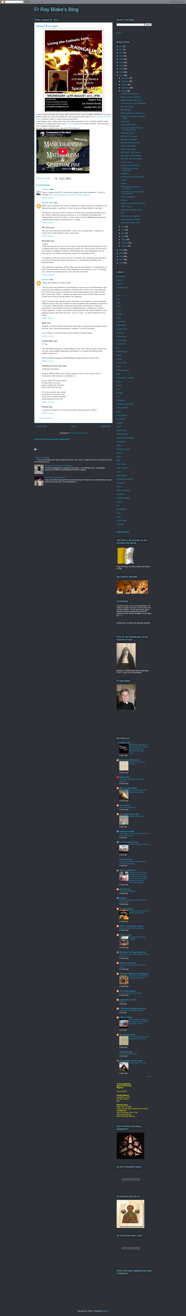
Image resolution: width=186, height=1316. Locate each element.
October (124, 85)
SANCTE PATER (125, 1017)
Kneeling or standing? (129, 139)
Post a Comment (45, 418)
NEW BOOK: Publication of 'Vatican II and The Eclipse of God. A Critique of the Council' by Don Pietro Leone (139, 749)
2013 (121, 69)
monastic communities (125, 404)
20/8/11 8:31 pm (48, 361)
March (123, 239)
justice (119, 381)
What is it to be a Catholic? (131, 97)
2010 (121, 250)
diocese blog (121, 336)
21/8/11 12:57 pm (48, 402)
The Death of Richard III (127, 807)
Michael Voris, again (128, 149)
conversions (121, 321)
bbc (118, 299)
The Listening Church (128, 125)
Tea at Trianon (124, 805)
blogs (119, 303)
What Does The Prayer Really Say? (132, 952)
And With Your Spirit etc (129, 94)
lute (118, 389)
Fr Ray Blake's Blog (56, 9)
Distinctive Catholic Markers (131, 156)
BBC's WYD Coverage (129, 136)
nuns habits (121, 419)
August (124, 91)
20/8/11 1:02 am (48, 198)
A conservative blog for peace (131, 1061)
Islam (119, 374)
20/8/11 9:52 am (48, 236)
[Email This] (60, 178)
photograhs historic (124, 449)
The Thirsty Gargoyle (127, 991)
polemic (119, 453)
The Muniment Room (127, 1035)
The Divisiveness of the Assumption (129, 169)
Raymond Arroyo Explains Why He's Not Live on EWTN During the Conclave (139, 1021)
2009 (121, 253)
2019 (121, 49)
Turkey (119, 502)
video (119, 513)
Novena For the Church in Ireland (133, 203)
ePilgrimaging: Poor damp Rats (132, 113)
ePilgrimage (125, 121)
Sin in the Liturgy (127, 107)
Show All (149, 1076)
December (125, 78)
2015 (121, 62)
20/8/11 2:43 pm (48, 336)
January (124, 246)
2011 (121, 75)
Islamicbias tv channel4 (125, 378)
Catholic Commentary (127, 963)
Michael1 (45, 280)
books (119, 306)
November (125, 81)
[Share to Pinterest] (70, 178)
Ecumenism (121, 344)
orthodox (120, 423)
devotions (120, 333)
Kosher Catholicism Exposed (139, 844)
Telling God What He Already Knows (131, 928)
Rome (119, 487)
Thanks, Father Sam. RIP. (137, 1063)
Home (74, 426)
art (118, 291)
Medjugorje (121, 400)
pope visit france (123, 468)
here (50, 195)
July (123, 227)
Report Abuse (123, 532)
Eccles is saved (125, 935)
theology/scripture (123, 498)
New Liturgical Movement (129, 760)
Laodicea (122, 898)
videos (119, 517)
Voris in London (126, 162)
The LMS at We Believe (127, 891)
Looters (123, 183)
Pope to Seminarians (128, 146)
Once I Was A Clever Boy (129, 814)
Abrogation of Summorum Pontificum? (59, 466)
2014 (121, 66)
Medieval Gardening (136, 816)
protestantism (122, 475)
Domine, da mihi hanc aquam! (131, 926)
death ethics (121, 325)
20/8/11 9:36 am (48, 223)
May (123, 233)
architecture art (122, 288)
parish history (122, 430)
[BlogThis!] (62, 178)
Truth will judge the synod (128, 1054)
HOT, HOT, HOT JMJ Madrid (131, 159)
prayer (119, 472)
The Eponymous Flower (128, 842)
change (119, 314)
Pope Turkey (121, 464)
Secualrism (121, 494)
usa (118, 505)
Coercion (124, 200)
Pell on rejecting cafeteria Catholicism (130, 188)
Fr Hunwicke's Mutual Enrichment (132, 1008)
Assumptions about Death (130, 165)
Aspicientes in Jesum (127, 1000)
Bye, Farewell (126, 110)
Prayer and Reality (42, 457)
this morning (69, 124)
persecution (121, 442)
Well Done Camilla (127, 133)
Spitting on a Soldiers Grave (131, 210)
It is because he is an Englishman (133, 103)
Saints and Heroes (123, 490)
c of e (119, 310)
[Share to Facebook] (67, 178)
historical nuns (122, 351)
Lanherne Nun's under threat (131, 100)
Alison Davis (121, 276)
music (119, 411)
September (125, 88)
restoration (120, 483)
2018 (121, 53)
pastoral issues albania (125, 438)
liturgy (119, 385)
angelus (119, 280)
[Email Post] (55, 178)
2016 (121, 59)
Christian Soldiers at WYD (130, 143)
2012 (121, 72)
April (123, 236)
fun (118, 348)
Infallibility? (125, 174)
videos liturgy (121, 520)
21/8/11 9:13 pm (48, 413)
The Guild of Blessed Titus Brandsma (134, 974)
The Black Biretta (126, 909)
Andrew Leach (47, 203)
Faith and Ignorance (128, 197)
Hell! (122, 213)
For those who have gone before (130, 993)
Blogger (105, 1311)
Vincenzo (45, 189)
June (123, 230)
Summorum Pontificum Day (55, 477)
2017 (121, 56)
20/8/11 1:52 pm (48, 318)
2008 (121, 256)
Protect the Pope (125, 859)
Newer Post (41, 426)
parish (119, 426)
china (119, 318)
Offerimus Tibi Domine (128, 788)
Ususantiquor (121, 509)
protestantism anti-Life (125, 479)
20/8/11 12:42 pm (48, 275)
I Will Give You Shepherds (130, 216)
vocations (120, 524)
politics (119, 457)
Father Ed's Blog (125, 1052)
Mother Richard (122, 408)
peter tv (119, 445)
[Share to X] (65, 178)
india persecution (123, 370)
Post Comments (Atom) (78, 433)
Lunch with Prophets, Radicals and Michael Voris (132, 129)
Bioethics (122, 1002)
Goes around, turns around (130, 219)
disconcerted (121, 340)
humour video (122, 363)
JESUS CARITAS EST (127, 870)
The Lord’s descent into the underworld (51, 439)
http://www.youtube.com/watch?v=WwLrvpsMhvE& (71, 195)
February (124, 243)
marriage (120, 393)
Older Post (105, 426)
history (119, 355)
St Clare (124, 180)
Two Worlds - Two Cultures (130, 152)
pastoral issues (122, 434)
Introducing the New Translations (133, 177)
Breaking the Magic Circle (130, 223)
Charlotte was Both (126, 831)
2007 (121, 260)
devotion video (122, 329)
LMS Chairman (125, 889)
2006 (121, 263)
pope (118, 460)
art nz (119, 295)
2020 (121, 46)
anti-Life (119, 284)
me (118, 397)
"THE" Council (126, 206)
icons (119, 366)
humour (119, 359)
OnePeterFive (124, 777)
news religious (122, 415)
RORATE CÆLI (125, 743)
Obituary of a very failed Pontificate (131, 1010)
